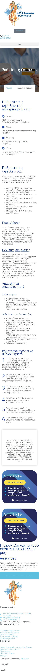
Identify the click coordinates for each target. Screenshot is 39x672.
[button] (19, 44)
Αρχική (9, 88)
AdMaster (25, 659)
